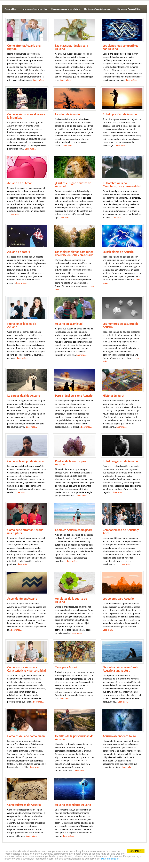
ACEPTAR (135, 851)
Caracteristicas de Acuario (24, 804)
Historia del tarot (113, 395)
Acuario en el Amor (19, 183)
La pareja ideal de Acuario (23, 395)
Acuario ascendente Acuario (73, 804)
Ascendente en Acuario (22, 598)
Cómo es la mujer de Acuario (25, 461)
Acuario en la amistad (69, 323)
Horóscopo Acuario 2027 (128, 9)
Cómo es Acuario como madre (26, 736)
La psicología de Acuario (118, 252)
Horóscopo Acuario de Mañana (65, 9)
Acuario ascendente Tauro (119, 736)
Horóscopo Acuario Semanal (97, 9)
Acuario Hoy (10, 9)
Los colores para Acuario (118, 598)
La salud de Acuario (67, 114)
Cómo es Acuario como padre (74, 530)
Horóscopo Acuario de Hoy (34, 9)
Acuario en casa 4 (18, 252)
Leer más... (38, 80)
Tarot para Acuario (66, 667)
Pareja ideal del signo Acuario (74, 395)
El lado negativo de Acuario (120, 461)
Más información (110, 858)
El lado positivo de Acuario (120, 114)
